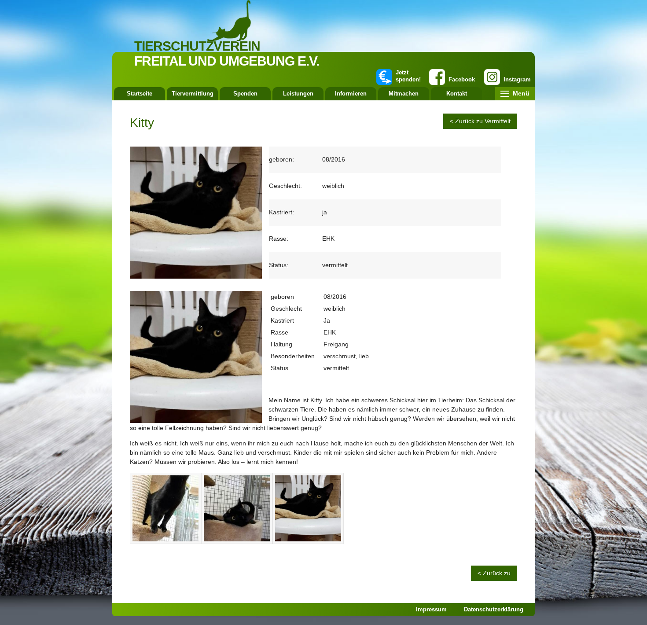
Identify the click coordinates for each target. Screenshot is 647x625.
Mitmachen (404, 93)
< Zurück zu (494, 573)
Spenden (245, 93)
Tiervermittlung (192, 93)
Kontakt (456, 93)
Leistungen (298, 93)
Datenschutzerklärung (493, 609)
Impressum (431, 609)
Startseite (139, 93)
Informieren (351, 93)
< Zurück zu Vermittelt (480, 121)
